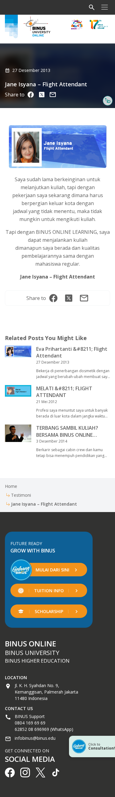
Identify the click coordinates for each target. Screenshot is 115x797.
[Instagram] (52, 94)
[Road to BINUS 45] (77, 24)
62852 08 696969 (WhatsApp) (44, 729)
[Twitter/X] (41, 94)
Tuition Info (49, 590)
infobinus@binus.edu (35, 738)
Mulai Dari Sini (52, 570)
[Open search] (91, 7)
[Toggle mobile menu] (104, 7)
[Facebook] (30, 94)
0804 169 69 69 (30, 723)
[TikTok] (56, 772)
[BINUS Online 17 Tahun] (98, 24)
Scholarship (49, 611)
